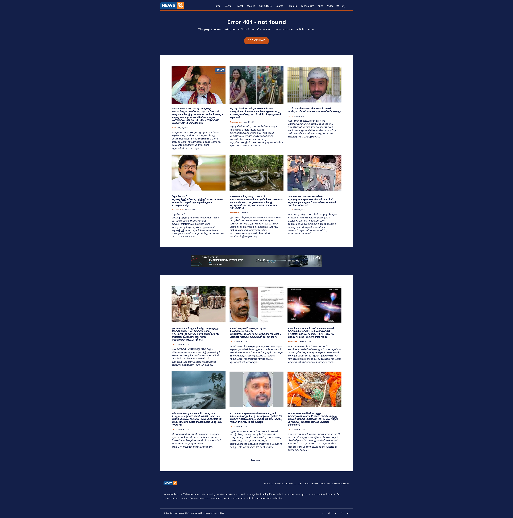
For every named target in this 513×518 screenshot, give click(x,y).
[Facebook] (323, 513)
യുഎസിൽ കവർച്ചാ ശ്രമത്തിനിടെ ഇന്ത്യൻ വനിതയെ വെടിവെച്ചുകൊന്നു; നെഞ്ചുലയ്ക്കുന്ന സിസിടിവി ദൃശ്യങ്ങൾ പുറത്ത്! (255, 113)
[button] (343, 6)
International (235, 213)
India (174, 128)
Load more (255, 460)
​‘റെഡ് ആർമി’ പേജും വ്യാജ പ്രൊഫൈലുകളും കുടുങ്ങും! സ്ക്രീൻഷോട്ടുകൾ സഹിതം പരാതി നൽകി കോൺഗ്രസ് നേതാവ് (255, 333)
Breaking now (178, 210)
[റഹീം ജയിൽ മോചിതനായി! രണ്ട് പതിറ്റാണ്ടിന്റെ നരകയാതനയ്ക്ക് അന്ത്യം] (314, 85)
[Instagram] (329, 513)
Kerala (290, 116)
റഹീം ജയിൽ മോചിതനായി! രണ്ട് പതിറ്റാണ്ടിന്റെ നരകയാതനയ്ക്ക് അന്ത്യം (314, 110)
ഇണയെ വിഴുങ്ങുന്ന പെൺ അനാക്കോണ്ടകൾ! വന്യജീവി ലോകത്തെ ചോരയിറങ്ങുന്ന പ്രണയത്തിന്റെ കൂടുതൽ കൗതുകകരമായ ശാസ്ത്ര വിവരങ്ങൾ (256, 202)
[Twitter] (335, 513)
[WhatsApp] (342, 513)
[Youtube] (348, 513)
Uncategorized (236, 122)
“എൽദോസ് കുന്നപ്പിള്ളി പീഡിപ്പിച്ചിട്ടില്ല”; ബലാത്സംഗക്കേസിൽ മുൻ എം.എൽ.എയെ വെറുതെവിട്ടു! (197, 201)
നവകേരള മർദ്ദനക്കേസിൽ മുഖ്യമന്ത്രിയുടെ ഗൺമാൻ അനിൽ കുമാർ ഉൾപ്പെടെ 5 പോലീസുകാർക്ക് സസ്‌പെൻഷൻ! (311, 201)
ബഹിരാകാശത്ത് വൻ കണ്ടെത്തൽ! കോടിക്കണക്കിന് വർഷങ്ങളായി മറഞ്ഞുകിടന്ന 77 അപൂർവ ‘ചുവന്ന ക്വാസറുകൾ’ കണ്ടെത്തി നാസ (311, 333)
